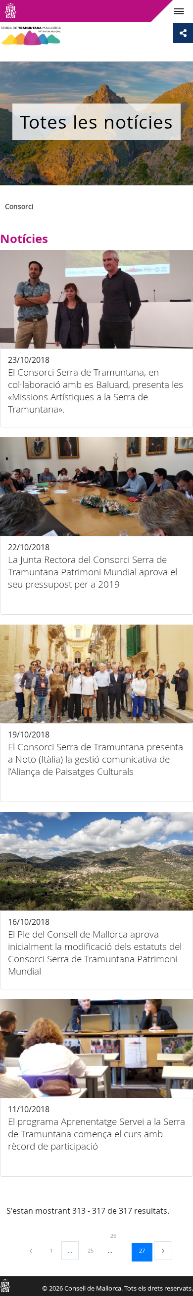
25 (94, 1250)
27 (145, 1250)
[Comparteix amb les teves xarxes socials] (183, 33)
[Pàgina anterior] (32, 1250)
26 (117, 1235)
